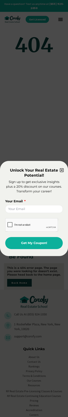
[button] (61, 170)
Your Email (14, 201)
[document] (34, 208)
